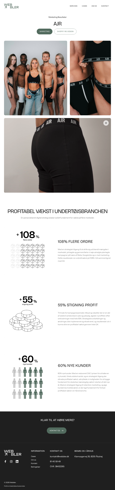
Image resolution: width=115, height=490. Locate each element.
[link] (44, 31)
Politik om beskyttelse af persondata (14, 486)
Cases (33, 456)
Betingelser (35, 467)
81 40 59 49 (55, 461)
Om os (33, 460)
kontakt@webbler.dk (59, 456)
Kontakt (34, 463)
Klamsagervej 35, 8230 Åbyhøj (88, 456)
